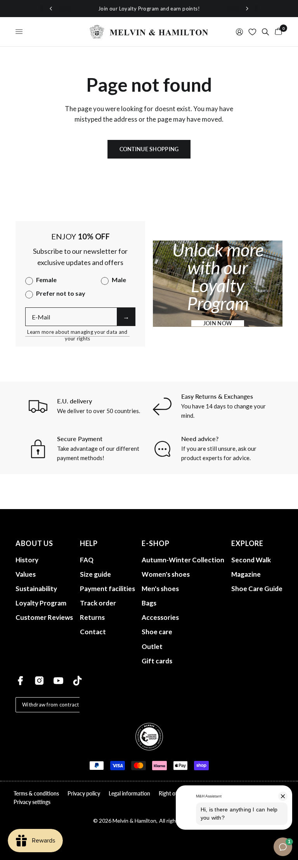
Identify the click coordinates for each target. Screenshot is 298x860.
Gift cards (157, 661)
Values (26, 574)
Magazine (246, 574)
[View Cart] (277, 31)
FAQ (87, 560)
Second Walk (251, 560)
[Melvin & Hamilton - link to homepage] (149, 31)
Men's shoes (160, 588)
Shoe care (157, 632)
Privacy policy (84, 793)
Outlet (152, 646)
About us (34, 543)
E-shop (155, 543)
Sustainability (36, 588)
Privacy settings (32, 802)
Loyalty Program (41, 603)
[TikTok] (77, 681)
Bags (149, 603)
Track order (98, 603)
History (27, 560)
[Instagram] (39, 681)
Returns (92, 617)
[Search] (265, 31)
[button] (217, 323)
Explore (247, 543)
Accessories (160, 617)
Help (89, 543)
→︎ (126, 316)
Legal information (129, 793)
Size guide (95, 574)
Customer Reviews (44, 617)
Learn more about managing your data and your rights (77, 332)
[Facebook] (20, 681)
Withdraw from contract (50, 704)
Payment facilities (107, 588)
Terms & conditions (36, 793)
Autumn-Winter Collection (183, 560)
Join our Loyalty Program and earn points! (149, 8)
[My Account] (239, 31)
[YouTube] (58, 681)
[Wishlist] (252, 31)
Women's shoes (166, 574)
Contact (93, 632)
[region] (149, 8)
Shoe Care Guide (256, 588)
